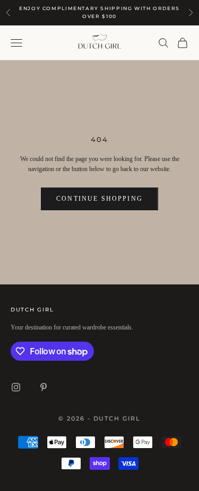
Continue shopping (99, 198)
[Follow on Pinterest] (43, 387)
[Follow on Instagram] (16, 387)
